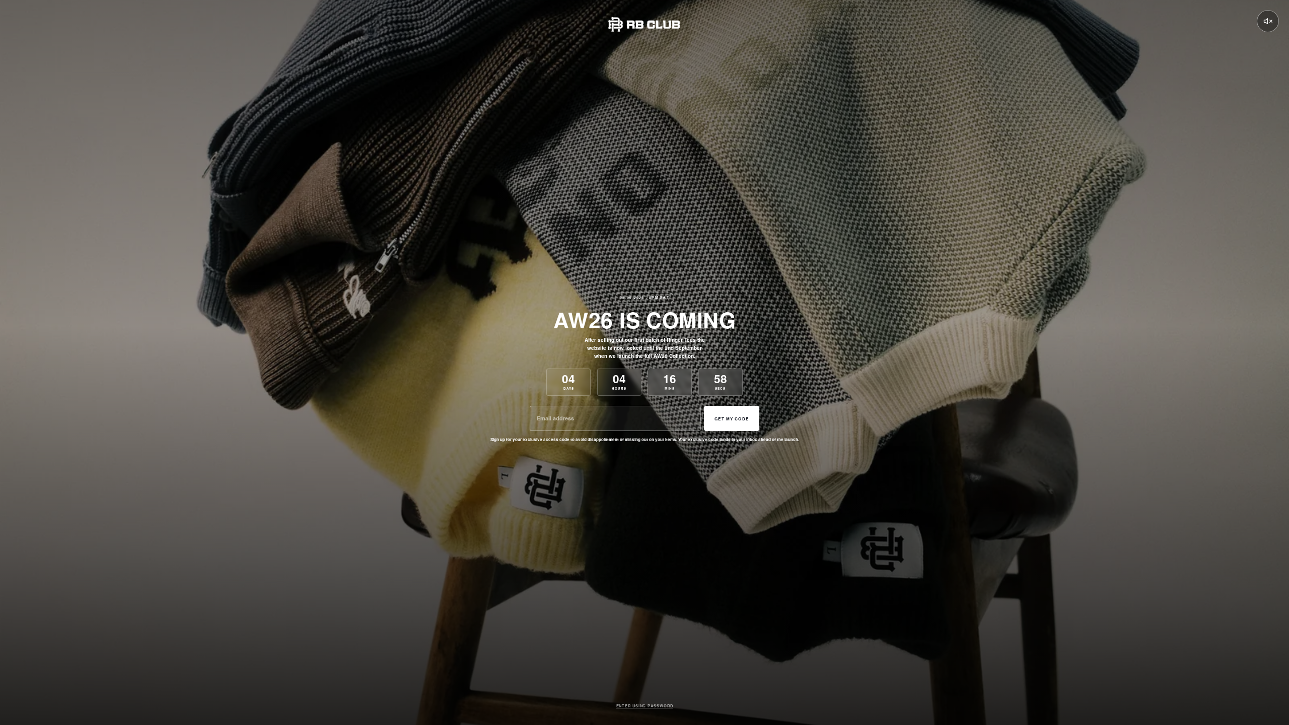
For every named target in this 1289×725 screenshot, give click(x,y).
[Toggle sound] (1268, 21)
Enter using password (644, 705)
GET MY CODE (731, 418)
